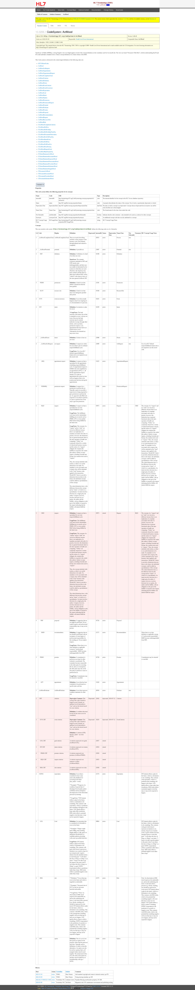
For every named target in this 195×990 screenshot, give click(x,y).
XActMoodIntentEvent (44, 139)
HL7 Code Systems (49, 10)
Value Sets (61, 10)
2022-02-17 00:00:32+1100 (43, 980)
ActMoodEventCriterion (44, 85)
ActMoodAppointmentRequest (46, 73)
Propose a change (86, 988)
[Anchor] (74, 31)
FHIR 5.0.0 (96, 986)
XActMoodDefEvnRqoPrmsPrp (47, 132)
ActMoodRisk (42, 122)
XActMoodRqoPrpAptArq (45, 151)
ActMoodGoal (42, 93)
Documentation (96, 10)
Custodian (59, 971)
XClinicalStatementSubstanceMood (47, 166)
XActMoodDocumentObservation (47, 134)
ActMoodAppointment (44, 71)
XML (52, 26)
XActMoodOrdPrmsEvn (45, 144)
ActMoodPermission (43, 100)
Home (39, 10)
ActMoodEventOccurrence (45, 88)
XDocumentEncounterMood (45, 173)
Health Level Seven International (84, 39)
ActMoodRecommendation (45, 115)
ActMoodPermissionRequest (46, 102)
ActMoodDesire (42, 83)
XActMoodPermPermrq (44, 147)
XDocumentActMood (44, 171)
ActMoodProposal (43, 112)
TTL (66, 26)
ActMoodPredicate (43, 107)
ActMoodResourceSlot (44, 120)
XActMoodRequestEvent (45, 149)
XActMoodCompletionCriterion (46, 125)
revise (53, 974)
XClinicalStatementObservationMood (48, 161)
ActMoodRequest (43, 117)
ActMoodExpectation (44, 90)
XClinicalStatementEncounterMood (47, 156)
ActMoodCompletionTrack (45, 76)
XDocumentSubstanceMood (45, 178)
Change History (108, 10)
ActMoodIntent (42, 95)
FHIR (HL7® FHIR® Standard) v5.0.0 (83, 19)
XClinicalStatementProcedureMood (47, 164)
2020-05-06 (39, 982)
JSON (59, 26)
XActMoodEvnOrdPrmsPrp (45, 137)
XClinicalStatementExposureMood (47, 159)
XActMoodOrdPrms (43, 142)
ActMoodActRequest (44, 68)
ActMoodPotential (43, 105)
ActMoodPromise (43, 110)
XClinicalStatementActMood (46, 154)
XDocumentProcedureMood (45, 176)
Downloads (119, 10)
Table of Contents (46, 988)
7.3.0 (124, 19)
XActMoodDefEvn (43, 127)
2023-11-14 (39, 974)
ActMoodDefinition (43, 80)
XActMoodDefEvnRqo (44, 129)
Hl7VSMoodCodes (43, 63)
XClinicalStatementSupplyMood (47, 169)
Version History (62, 988)
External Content (84, 10)
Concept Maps (71, 10)
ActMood (40, 66)
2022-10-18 (39, 977)
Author (68, 971)
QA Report (55, 988)
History (73, 26)
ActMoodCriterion (43, 78)
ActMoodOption (42, 98)
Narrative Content (42, 26)
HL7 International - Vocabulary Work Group (56, 986)
